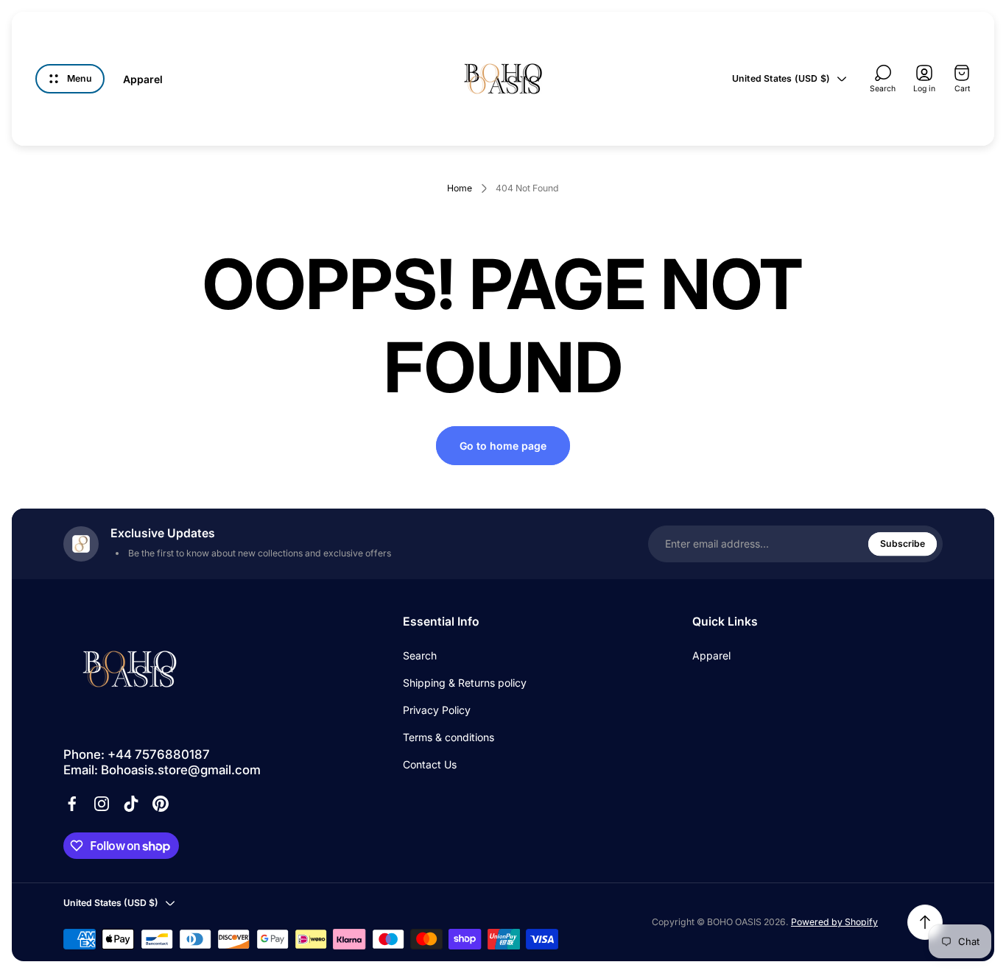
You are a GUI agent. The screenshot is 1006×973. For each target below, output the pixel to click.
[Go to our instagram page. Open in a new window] (101, 804)
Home (459, 188)
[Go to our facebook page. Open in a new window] (72, 804)
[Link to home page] (129, 669)
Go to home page (503, 445)
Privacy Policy (437, 710)
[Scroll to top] (925, 922)
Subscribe (902, 543)
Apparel (711, 655)
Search (420, 655)
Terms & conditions (448, 737)
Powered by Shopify (834, 921)
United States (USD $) (781, 78)
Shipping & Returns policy (465, 682)
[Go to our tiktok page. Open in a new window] (131, 804)
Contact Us (430, 764)
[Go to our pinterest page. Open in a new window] (160, 804)
